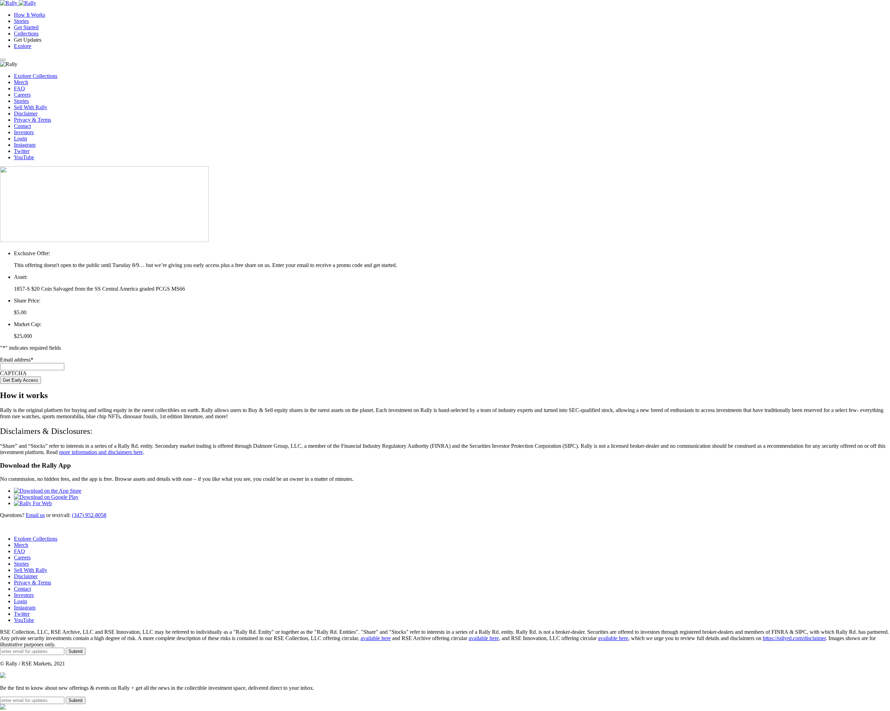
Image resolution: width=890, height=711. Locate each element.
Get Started (26, 27)
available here (376, 638)
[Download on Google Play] (46, 497)
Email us (35, 515)
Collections (26, 34)
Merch (21, 82)
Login (20, 139)
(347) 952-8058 (89, 515)
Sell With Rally (30, 107)
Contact (22, 126)
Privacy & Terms (32, 120)
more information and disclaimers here (101, 452)
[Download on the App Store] (47, 491)
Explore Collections (35, 76)
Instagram (24, 145)
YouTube (24, 157)
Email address (16, 360)
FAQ (19, 88)
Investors (24, 132)
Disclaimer (26, 113)
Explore (22, 46)
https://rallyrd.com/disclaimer (794, 638)
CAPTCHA (13, 373)
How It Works (29, 15)
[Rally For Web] (33, 503)
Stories (21, 21)
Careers (22, 95)
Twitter (22, 151)
